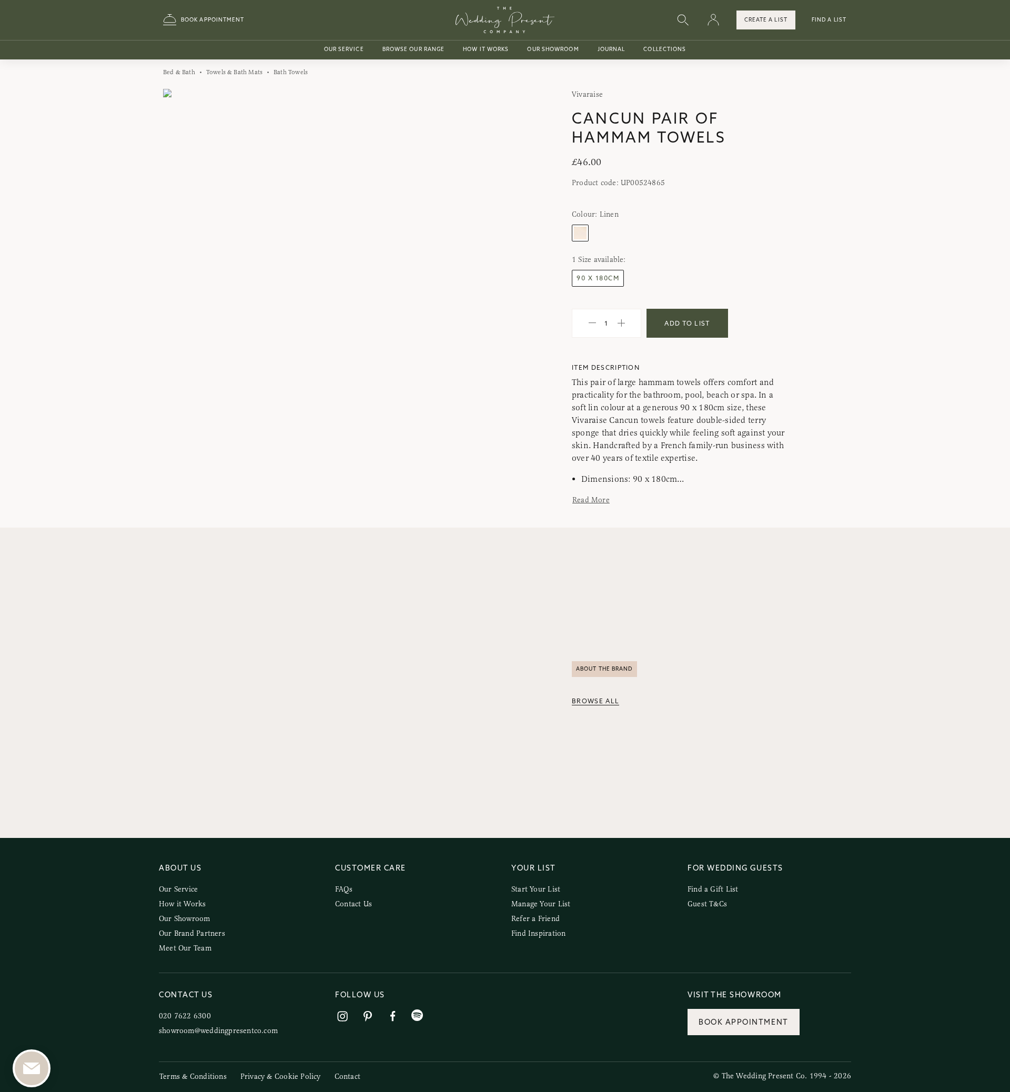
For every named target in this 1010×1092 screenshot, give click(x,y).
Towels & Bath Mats (234, 72)
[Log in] (713, 20)
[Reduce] (592, 323)
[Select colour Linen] (580, 233)
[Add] (621, 323)
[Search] (682, 20)
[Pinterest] (367, 1016)
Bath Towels (291, 72)
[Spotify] (417, 1015)
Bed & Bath (179, 72)
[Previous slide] (181, 260)
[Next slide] (477, 260)
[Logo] (505, 20)
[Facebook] (393, 1016)
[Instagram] (342, 1016)
